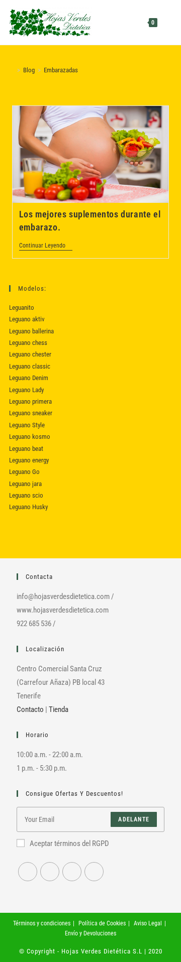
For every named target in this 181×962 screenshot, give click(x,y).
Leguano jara (25, 484)
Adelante (133, 819)
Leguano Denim (28, 378)
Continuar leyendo (45, 246)
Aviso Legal (148, 923)
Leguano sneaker (30, 413)
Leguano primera (30, 401)
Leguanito (21, 307)
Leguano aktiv (27, 319)
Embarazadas (61, 70)
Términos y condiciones (41, 923)
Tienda (58, 709)
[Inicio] (11, 70)
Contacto (30, 709)
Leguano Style (27, 425)
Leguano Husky (28, 507)
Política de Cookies (102, 923)
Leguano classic (29, 366)
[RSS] (94, 871)
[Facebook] (27, 871)
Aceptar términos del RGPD (69, 843)
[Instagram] (49, 871)
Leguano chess (28, 342)
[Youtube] (71, 871)
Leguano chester (30, 354)
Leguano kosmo (29, 436)
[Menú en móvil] (165, 22)
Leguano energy (29, 460)
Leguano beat (26, 448)
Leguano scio (26, 495)
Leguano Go (24, 471)
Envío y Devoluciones (90, 933)
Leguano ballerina (31, 331)
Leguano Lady (26, 390)
